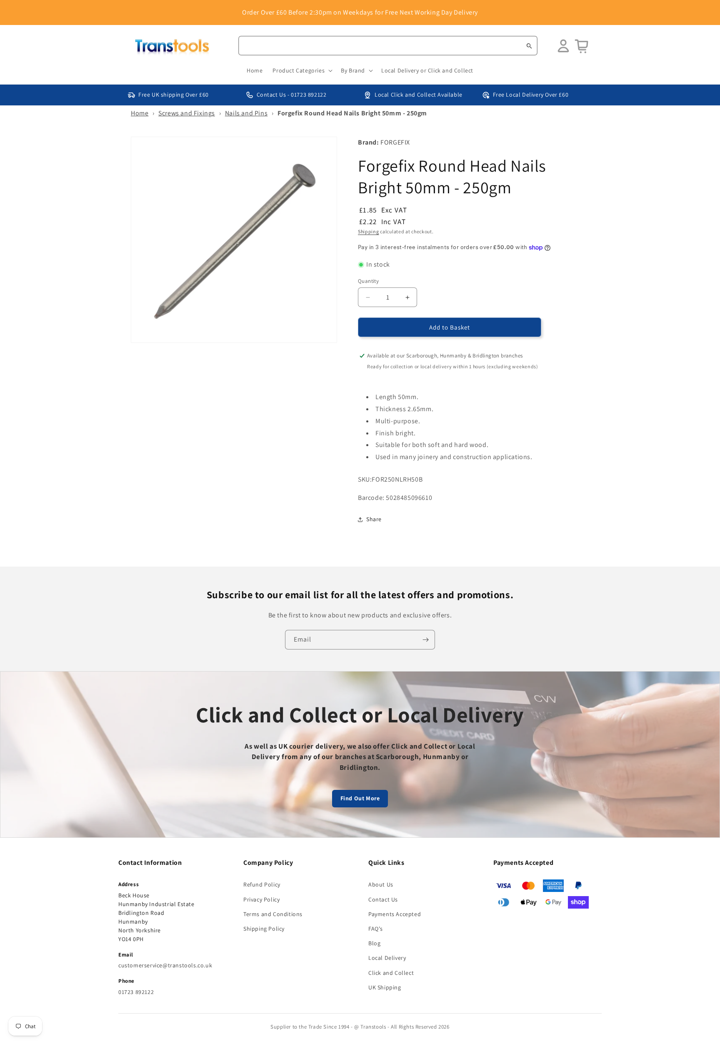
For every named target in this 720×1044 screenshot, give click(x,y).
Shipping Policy (264, 928)
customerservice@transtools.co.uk (165, 965)
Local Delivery (387, 958)
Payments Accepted (394, 914)
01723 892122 (136, 992)
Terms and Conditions (272, 914)
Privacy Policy (261, 899)
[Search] (529, 46)
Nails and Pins (246, 113)
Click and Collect (391, 973)
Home (139, 113)
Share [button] (374, 519)
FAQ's (375, 928)
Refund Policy (261, 884)
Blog (374, 943)
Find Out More (360, 798)
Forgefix (395, 142)
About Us (380, 884)
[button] (302, 70)
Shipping (368, 231)
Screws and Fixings (186, 113)
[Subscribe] (425, 639)
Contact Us (383, 899)
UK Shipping (384, 987)
